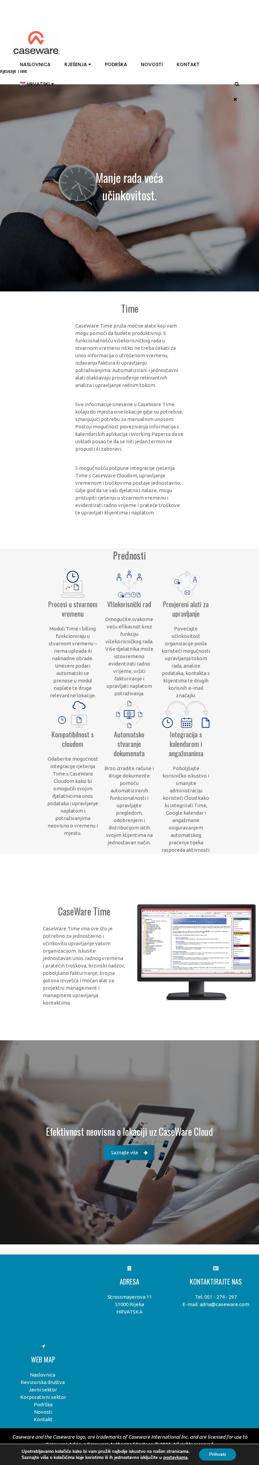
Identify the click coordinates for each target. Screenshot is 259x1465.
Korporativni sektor (43, 1397)
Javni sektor (43, 1389)
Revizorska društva (43, 1382)
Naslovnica (35, 64)
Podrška (116, 64)
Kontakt (188, 64)
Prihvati (217, 1454)
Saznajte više (124, 1152)
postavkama (175, 1458)
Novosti (152, 64)
